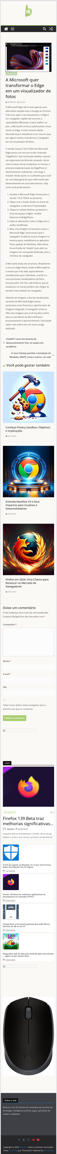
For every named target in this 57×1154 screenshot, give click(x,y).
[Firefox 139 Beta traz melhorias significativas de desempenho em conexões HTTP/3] (28, 787)
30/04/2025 (10, 960)
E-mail (7, 674)
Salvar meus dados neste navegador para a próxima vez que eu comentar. (24, 707)
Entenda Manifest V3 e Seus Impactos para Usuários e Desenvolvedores (23, 505)
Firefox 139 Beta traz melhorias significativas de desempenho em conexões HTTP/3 (26, 821)
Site (5, 687)
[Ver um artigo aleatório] (51, 29)
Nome (7, 661)
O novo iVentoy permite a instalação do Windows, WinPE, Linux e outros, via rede (30, 355)
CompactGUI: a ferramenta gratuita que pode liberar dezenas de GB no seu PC (26, 925)
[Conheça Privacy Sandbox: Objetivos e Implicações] (28, 373)
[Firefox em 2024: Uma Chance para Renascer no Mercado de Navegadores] (28, 525)
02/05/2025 (23, 829)
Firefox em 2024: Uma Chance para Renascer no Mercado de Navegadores (27, 583)
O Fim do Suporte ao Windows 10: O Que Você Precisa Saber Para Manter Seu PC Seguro (27, 866)
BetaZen (22, 102)
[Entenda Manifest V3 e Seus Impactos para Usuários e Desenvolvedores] (28, 447)
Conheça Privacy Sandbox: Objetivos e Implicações (28, 429)
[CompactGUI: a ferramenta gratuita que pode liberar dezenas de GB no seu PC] (28, 912)
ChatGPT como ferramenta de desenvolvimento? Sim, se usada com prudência (25, 343)
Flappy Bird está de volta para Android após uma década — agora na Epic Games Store (28, 955)
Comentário (10, 624)
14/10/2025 (10, 871)
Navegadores (11, 74)
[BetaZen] (6, 29)
